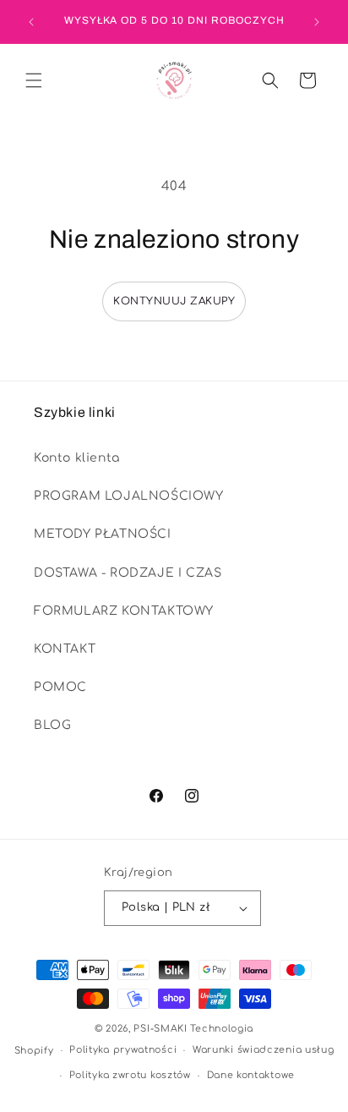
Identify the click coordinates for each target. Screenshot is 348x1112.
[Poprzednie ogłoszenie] (31, 22)
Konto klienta (77, 458)
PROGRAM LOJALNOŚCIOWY (129, 496)
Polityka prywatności (123, 1049)
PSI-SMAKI (160, 1028)
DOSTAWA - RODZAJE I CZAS (127, 573)
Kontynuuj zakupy (174, 301)
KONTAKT (64, 649)
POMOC (60, 687)
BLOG (52, 725)
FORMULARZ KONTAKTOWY (124, 611)
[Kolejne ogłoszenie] (316, 22)
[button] (33, 80)
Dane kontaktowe (251, 1075)
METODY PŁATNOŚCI (102, 534)
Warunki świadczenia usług (263, 1049)
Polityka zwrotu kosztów (130, 1075)
